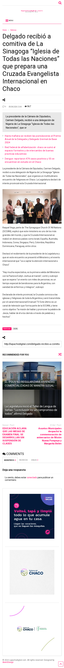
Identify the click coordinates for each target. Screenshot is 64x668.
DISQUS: (34, 460)
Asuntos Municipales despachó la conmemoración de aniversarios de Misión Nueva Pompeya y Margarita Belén (49, 436)
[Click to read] (31, 376)
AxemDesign (8, 662)
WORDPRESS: (10, 460)
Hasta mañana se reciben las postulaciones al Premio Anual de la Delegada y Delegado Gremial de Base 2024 (33, 139)
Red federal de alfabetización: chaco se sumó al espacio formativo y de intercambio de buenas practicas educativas (30, 150)
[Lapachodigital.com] (32, 12)
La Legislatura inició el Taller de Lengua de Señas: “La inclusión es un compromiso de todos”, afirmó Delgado (31, 410)
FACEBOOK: (23, 460)
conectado (32, 477)
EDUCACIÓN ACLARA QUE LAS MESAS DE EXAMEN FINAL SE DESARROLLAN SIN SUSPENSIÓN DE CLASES (14, 436)
